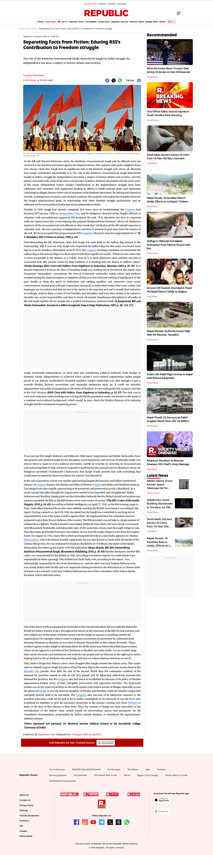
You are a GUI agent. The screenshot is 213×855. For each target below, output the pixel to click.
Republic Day (31, 671)
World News (152, 77)
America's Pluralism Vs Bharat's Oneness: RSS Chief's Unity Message (168, 462)
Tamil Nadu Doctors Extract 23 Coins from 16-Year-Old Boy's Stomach (168, 156)
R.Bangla (111, 4)
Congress (130, 209)
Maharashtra (31, 539)
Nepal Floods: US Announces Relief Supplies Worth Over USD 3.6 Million (168, 419)
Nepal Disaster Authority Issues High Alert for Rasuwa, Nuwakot (168, 333)
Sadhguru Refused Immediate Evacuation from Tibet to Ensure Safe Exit (168, 244)
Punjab (97, 484)
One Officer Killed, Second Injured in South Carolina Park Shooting (168, 113)
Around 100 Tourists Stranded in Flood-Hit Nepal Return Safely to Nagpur (169, 289)
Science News (153, 493)
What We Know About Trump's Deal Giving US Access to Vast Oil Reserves (168, 70)
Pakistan (133, 702)
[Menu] (177, 13)
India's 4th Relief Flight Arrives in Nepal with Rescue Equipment (170, 376)
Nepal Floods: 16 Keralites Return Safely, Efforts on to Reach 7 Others (167, 199)
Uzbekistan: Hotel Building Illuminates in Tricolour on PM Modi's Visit (160, 505)
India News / (32, 29)
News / (23, 29)
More (170, 21)
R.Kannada (122, 4)
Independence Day (69, 213)
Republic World (90, 4)
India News (29, 80)
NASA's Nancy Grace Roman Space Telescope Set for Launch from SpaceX (160, 486)
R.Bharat (102, 4)
